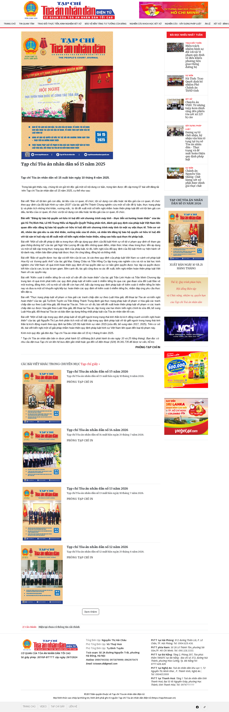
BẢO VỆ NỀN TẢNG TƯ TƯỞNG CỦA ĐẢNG (105, 23)
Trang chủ (10, 23)
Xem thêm (90, 612)
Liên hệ (73, 706)
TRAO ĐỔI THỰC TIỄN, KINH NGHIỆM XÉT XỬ (59, 23)
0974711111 (187, 684)
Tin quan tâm (26, 23)
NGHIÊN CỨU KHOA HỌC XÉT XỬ (146, 23)
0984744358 (101, 659)
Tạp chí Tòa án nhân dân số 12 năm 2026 (97, 547)
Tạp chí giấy (89, 364)
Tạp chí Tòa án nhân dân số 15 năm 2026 (97, 371)
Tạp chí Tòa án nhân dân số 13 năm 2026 (97, 488)
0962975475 (131, 659)
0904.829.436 (185, 643)
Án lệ (207, 23)
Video (43, 706)
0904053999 (162, 674)
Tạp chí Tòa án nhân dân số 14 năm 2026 (97, 430)
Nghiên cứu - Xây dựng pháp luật (183, 23)
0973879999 (116, 659)
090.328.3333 (186, 650)
